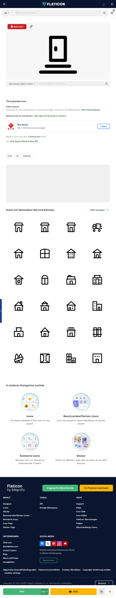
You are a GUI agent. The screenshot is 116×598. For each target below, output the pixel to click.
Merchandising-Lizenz (86, 527)
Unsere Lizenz (9, 550)
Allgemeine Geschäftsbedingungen (19, 570)
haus (10, 156)
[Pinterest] (53, 543)
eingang (26, 156)
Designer (7, 504)
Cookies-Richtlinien (71, 570)
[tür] (44, 358)
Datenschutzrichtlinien (49, 570)
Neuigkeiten (8, 562)
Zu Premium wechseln (96, 488)
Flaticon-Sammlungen (86, 519)
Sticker (6, 511)
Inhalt (6, 497)
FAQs (78, 508)
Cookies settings (12, 573)
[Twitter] (48, 543)
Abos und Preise (10, 558)
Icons (5, 508)
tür (17, 156)
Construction (34, 136)
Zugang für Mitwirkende (60, 488)
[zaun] (97, 332)
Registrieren (48, 560)
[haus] (44, 253)
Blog (5, 554)
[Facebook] (42, 543)
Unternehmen (11, 536)
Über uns (7, 542)
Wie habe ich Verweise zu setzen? (50, 116)
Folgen (79, 523)
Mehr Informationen (90, 110)
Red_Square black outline (22, 141)
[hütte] (18, 227)
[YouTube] (65, 543)
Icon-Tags (8, 523)
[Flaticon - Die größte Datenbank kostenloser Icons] (54, 4)
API (41, 504)
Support (80, 504)
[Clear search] (98, 13)
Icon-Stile (80, 511)
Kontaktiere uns (10, 546)
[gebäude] (71, 358)
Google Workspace (49, 508)
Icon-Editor (81, 515)
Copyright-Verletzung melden (97, 570)
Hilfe (79, 497)
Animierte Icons (10, 519)
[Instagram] (59, 543)
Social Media (47, 536)
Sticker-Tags (9, 527)
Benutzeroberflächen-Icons (16, 515)
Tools (43, 497)
